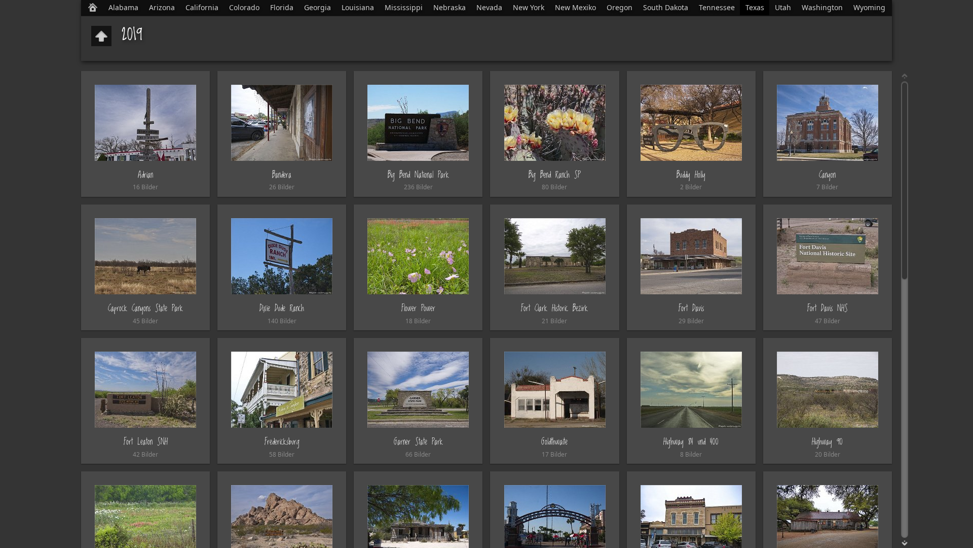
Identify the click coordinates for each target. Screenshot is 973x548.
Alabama (123, 7)
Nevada (489, 7)
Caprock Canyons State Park (145, 308)
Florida (281, 7)
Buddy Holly (691, 174)
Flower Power (418, 308)
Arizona (162, 7)
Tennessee (717, 7)
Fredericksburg (282, 441)
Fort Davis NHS (827, 308)
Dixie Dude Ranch (281, 308)
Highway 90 (827, 441)
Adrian (145, 174)
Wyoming (869, 7)
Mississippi (404, 7)
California (201, 7)
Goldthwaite (554, 441)
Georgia (317, 7)
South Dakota (665, 7)
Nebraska (449, 7)
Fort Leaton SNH (146, 441)
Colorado (244, 7)
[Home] (93, 7)
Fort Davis (691, 308)
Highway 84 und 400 (691, 441)
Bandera (281, 174)
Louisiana (358, 7)
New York (528, 7)
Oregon (619, 7)
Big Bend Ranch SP (554, 174)
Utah (783, 7)
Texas (754, 7)
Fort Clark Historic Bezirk (554, 308)
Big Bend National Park (418, 174)
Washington (822, 7)
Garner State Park (418, 441)
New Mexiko (575, 7)
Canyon (827, 174)
